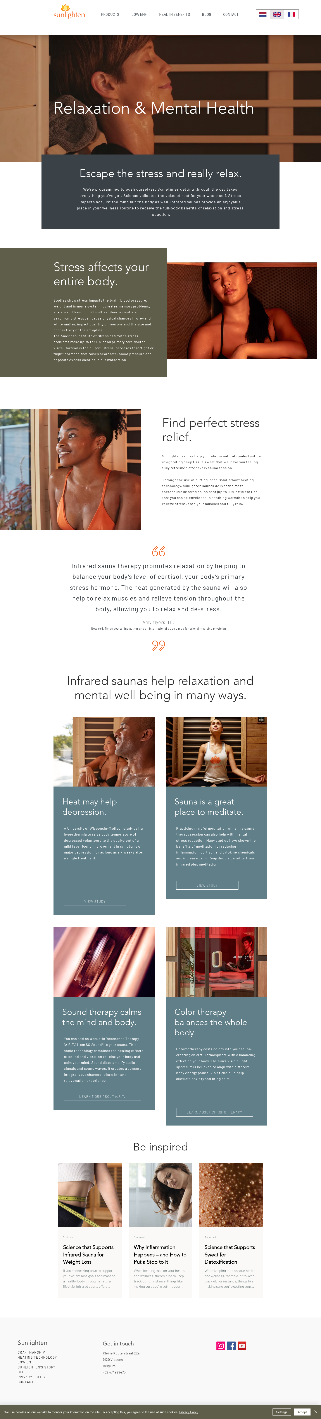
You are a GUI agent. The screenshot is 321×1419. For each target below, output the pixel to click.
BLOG (22, 1372)
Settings (281, 1412)
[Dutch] (263, 14)
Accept (302, 1412)
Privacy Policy (188, 1412)
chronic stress (72, 318)
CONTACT (26, 1382)
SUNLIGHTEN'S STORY (37, 1367)
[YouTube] (242, 1346)
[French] (291, 14)
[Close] (315, 1411)
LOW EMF (26, 1362)
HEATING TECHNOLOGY (37, 1357)
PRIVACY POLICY (32, 1377)
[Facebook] (231, 1346)
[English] (277, 14)
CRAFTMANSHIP (31, 1352)
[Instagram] (220, 1346)
